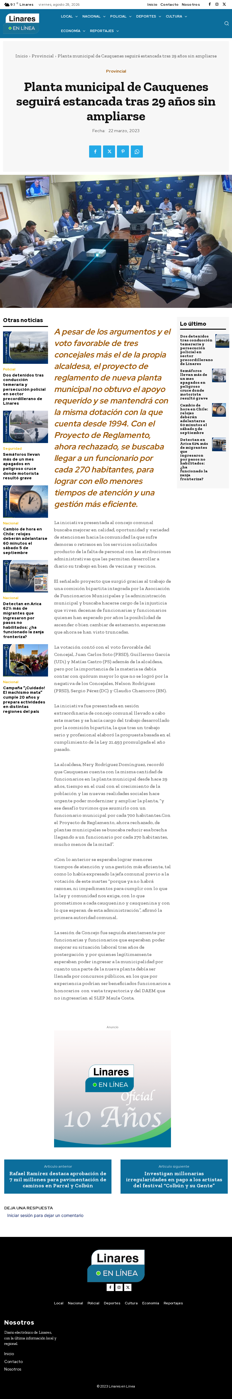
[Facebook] (209, 4)
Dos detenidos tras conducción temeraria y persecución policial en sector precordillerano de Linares (24, 389)
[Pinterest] (123, 151)
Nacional (10, 523)
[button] (226, 23)
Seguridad (12, 448)
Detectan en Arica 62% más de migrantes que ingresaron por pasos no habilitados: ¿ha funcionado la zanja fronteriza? (23, 620)
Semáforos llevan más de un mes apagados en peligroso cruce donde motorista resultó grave (21, 466)
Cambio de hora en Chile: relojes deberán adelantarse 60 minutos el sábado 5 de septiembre (25, 541)
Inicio (21, 56)
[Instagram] (217, 4)
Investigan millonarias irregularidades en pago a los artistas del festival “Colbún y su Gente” (174, 1180)
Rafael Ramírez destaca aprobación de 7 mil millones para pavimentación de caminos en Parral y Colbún (57, 1180)
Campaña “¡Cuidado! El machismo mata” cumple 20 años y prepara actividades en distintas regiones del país (24, 699)
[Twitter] (224, 4)
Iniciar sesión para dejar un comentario (45, 1215)
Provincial (43, 56)
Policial (9, 369)
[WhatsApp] (137, 151)
